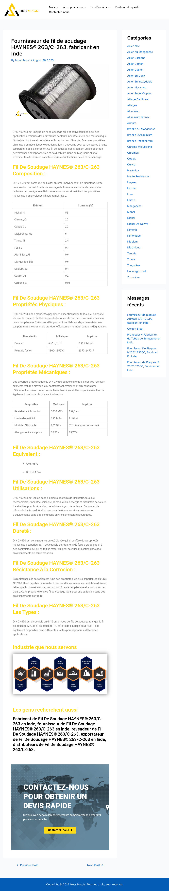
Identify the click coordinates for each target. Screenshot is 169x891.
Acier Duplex (135, 69)
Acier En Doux (136, 75)
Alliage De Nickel (138, 99)
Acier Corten (135, 63)
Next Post (95, 865)
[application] (108, 7)
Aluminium (133, 111)
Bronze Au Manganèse (141, 129)
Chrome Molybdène (139, 146)
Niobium (132, 241)
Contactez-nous (59, 12)
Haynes (131, 182)
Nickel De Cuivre (137, 223)
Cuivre (131, 164)
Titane (131, 259)
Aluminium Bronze (138, 117)
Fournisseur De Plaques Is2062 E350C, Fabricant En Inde (142, 352)
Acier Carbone (136, 57)
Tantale (131, 253)
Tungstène (133, 265)
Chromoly (133, 152)
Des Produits (99, 7)
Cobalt (131, 158)
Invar (130, 194)
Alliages (132, 105)
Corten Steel (135, 328)
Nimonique (134, 235)
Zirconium (133, 277)
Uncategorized (136, 271)
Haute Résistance (138, 176)
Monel (131, 212)
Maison (53, 7)
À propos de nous (74, 7)
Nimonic (132, 229)
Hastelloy (133, 170)
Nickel (131, 217)
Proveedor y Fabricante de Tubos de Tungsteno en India (143, 338)
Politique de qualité (127, 7)
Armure (131, 123)
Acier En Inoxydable (139, 81)
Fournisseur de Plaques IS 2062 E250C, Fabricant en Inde (143, 366)
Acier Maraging (136, 87)
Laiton (131, 200)
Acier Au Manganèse (140, 52)
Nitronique (133, 247)
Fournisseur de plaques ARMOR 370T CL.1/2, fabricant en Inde (141, 318)
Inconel (131, 188)
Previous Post (27, 865)
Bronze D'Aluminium (139, 134)
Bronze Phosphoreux (140, 140)
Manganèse (134, 206)
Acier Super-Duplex (139, 93)
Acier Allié (133, 46)
